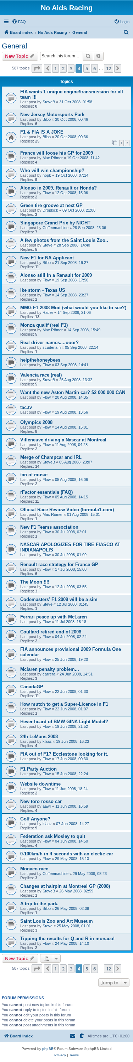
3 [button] (71, 68)
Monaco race (34, 868)
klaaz (47, 741)
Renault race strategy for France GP (59, 564)
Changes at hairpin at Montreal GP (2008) (65, 886)
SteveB (49, 102)
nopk (47, 175)
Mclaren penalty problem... (49, 669)
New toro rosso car (41, 801)
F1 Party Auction (38, 769)
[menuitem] (19, 21)
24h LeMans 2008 (39, 736)
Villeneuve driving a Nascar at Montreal (63, 439)
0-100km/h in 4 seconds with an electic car (66, 853)
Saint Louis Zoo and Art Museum (56, 921)
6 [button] (94, 68)
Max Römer (53, 158)
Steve (47, 245)
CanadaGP (31, 686)
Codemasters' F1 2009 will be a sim (59, 599)
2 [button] (63, 68)
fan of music (34, 474)
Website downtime (40, 784)
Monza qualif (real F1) (44, 325)
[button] (37, 68)
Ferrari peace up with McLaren (53, 617)
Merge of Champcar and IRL (51, 457)
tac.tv (26, 407)
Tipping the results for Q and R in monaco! (67, 938)
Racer (48, 312)
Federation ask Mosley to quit (52, 836)
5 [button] (86, 68)
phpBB (48, 1049)
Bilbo (47, 119)
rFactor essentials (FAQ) (46, 492)
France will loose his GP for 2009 (56, 153)
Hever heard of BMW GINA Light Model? (64, 721)
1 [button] (55, 68)
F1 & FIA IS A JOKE (41, 132)
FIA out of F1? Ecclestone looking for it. (64, 754)
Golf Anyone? (35, 819)
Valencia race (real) (41, 375)
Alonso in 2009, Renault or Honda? (58, 188)
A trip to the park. (39, 903)
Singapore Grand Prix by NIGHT (55, 223)
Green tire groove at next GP (51, 205)
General (14, 46)
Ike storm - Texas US (42, 290)
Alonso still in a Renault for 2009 (56, 275)
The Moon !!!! (34, 582)
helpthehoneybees (40, 360)
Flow (47, 193)
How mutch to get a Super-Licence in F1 (64, 704)
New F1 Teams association (49, 527)
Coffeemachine (55, 228)
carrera (49, 674)
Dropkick (50, 210)
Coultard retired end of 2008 (50, 631)
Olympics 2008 (36, 422)
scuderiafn (52, 347)
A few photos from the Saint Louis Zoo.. (64, 240)
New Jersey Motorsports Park (52, 114)
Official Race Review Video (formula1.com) (67, 509)
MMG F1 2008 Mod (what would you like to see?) (73, 307)
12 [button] (108, 68)
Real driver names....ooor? (49, 342)
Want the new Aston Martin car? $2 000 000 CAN (72, 392)
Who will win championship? (52, 170)
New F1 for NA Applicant (47, 257)
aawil (47, 806)
